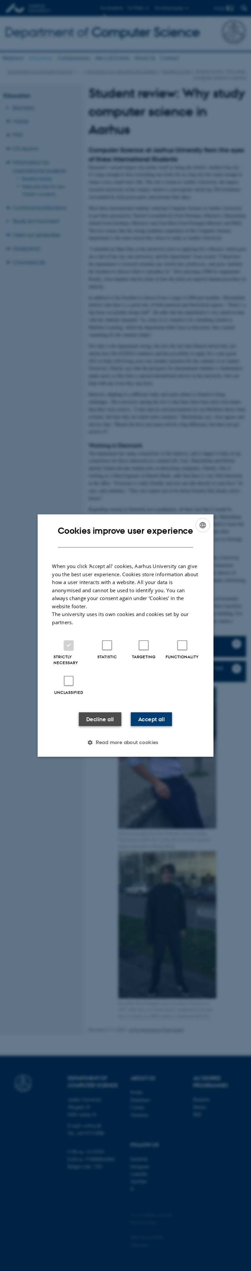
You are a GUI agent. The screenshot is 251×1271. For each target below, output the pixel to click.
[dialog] (125, 635)
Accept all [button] (151, 719)
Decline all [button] (100, 719)
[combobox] (202, 525)
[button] (125, 742)
